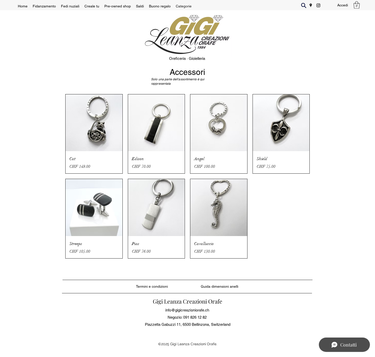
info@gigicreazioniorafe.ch (187, 310)
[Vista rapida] (94, 122)
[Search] (303, 5)
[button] (357, 5)
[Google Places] (310, 5)
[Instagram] (318, 5)
